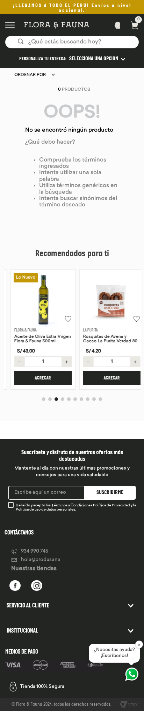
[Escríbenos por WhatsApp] (132, 674)
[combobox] (72, 42)
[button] (72, 59)
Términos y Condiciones (71, 505)
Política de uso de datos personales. (46, 510)
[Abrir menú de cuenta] (115, 25)
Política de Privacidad (111, 505)
